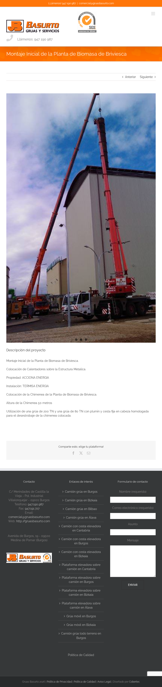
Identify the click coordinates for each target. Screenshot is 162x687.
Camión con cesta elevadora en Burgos (81, 541)
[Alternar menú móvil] (153, 13)
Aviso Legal (104, 681)
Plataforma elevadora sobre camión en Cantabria (81, 567)
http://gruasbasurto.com (33, 521)
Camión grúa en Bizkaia (81, 500)
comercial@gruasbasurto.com (96, 3)
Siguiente (146, 77)
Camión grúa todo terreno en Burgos (81, 635)
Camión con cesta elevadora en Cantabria (81, 528)
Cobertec (134, 681)
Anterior (130, 77)
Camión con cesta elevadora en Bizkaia (81, 554)
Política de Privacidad (59, 681)
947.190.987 (35, 504)
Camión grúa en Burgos (81, 491)
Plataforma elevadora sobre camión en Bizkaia (81, 592)
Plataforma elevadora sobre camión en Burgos (81, 580)
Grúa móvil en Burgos (81, 616)
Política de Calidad (81, 655)
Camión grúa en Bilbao (81, 509)
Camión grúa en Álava (81, 517)
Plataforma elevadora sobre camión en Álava (81, 605)
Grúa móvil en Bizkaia (81, 625)
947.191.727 (32, 508)
